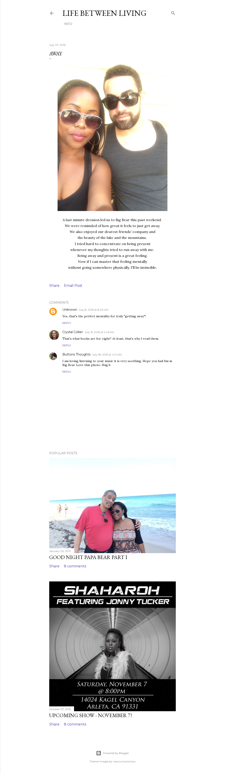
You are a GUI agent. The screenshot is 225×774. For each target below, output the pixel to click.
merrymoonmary (124, 761)
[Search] (173, 12)
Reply (66, 323)
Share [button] (54, 285)
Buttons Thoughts (76, 354)
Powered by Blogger (116, 753)
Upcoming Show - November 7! (90, 715)
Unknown (69, 310)
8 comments (75, 566)
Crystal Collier (72, 332)
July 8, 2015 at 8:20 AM (93, 309)
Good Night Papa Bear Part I (88, 557)
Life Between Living (104, 13)
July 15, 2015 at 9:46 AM (99, 332)
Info (68, 24)
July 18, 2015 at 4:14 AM (107, 354)
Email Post (73, 285)
